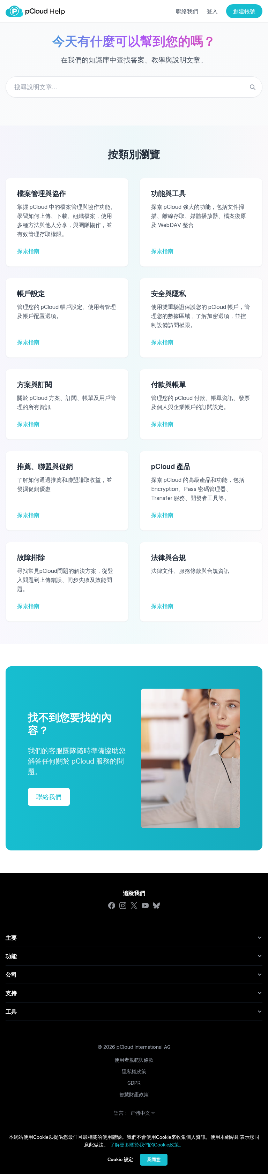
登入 (212, 11)
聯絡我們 (187, 11)
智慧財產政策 (134, 1094)
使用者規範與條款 (134, 1060)
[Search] (252, 87)
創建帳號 (244, 11)
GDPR (134, 1083)
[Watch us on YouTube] (145, 905)
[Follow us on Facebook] (111, 905)
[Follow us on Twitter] (134, 905)
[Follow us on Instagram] (122, 905)
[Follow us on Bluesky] (156, 905)
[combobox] (134, 87)
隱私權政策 (134, 1071)
